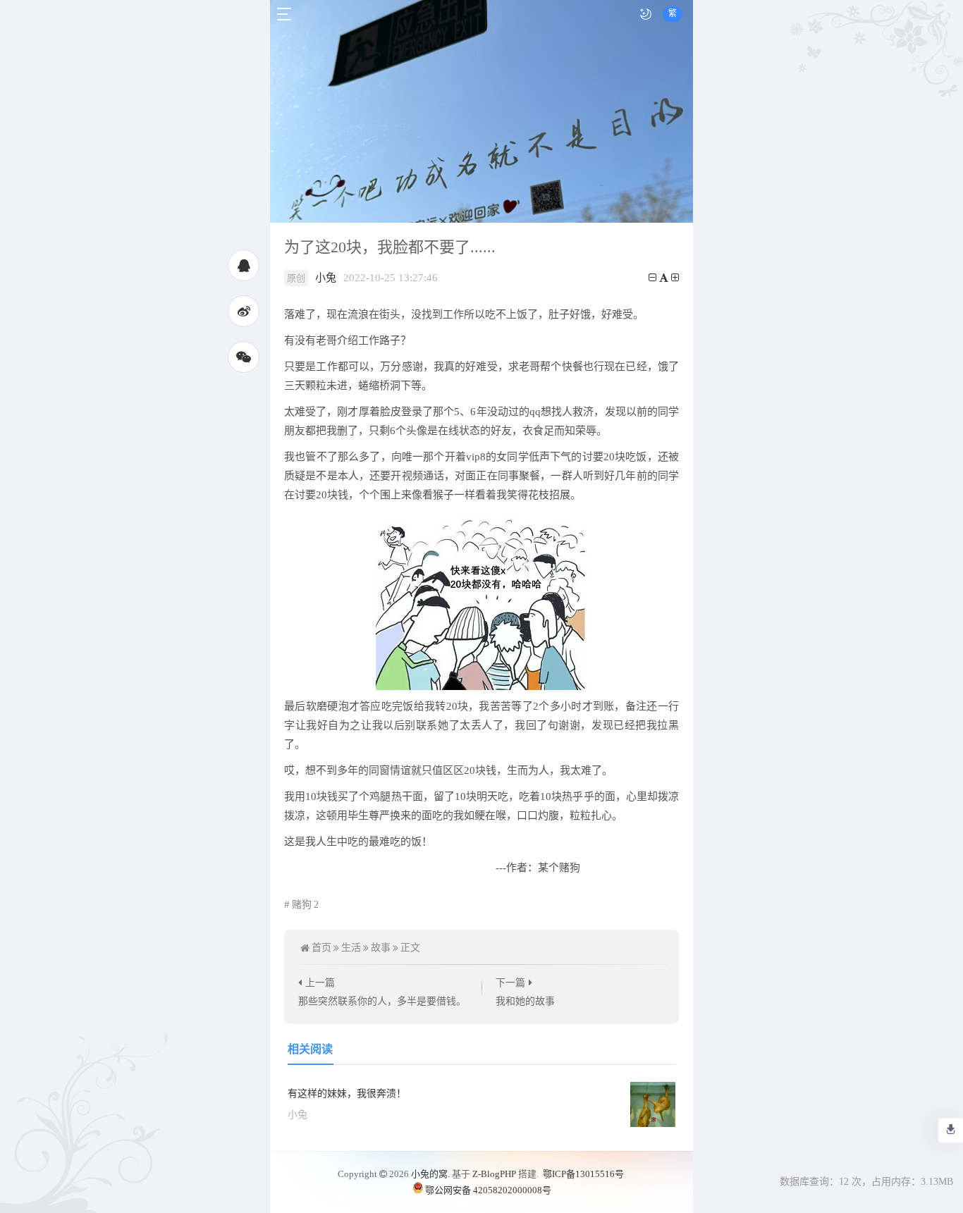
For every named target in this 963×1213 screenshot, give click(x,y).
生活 (351, 947)
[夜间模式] (645, 14)
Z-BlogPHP (494, 1174)
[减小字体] (652, 278)
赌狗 (305, 904)
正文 (410, 947)
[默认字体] (663, 278)
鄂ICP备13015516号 (583, 1174)
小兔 (325, 277)
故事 (381, 947)
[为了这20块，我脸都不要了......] (481, 599)
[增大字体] (675, 278)
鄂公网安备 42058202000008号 (488, 1190)
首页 (321, 947)
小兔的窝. (430, 1174)
